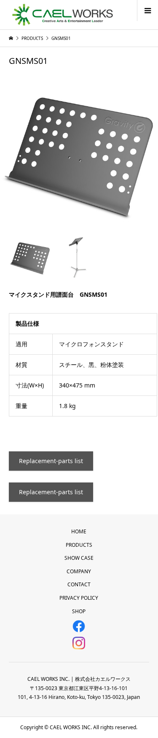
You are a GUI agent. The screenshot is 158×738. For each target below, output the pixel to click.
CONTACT (79, 584)
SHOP (79, 611)
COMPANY (79, 571)
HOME (78, 531)
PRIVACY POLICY (78, 597)
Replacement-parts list (51, 461)
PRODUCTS (79, 544)
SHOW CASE (79, 557)
